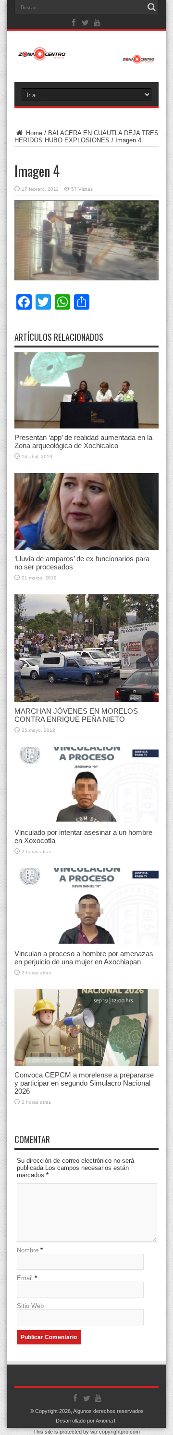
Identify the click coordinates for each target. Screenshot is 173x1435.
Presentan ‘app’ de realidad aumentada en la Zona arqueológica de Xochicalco (83, 441)
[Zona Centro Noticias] (86, 54)
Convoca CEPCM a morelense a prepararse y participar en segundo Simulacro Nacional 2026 (84, 1083)
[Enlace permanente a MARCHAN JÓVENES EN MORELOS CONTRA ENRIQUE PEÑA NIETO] (86, 648)
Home (33, 133)
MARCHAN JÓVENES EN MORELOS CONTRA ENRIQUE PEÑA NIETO (76, 715)
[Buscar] (151, 7)
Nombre (27, 1250)
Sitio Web (30, 1305)
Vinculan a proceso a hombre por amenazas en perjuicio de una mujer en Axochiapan (83, 957)
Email (25, 1278)
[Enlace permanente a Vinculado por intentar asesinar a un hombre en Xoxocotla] (86, 785)
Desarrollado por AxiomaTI (87, 1420)
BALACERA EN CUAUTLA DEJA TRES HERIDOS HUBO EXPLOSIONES (86, 136)
